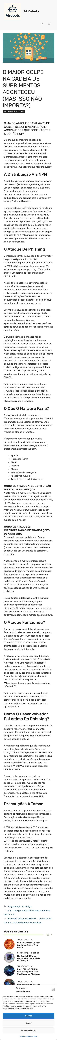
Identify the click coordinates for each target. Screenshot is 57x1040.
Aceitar (28, 1016)
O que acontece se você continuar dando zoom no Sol (28, 945)
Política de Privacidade (28, 1036)
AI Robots (31, 11)
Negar (28, 1023)
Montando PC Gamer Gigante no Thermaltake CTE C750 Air (28, 958)
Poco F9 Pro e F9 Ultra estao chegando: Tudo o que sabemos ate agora (28, 971)
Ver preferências (28, 1030)
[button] (53, 989)
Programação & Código (13, 111)
